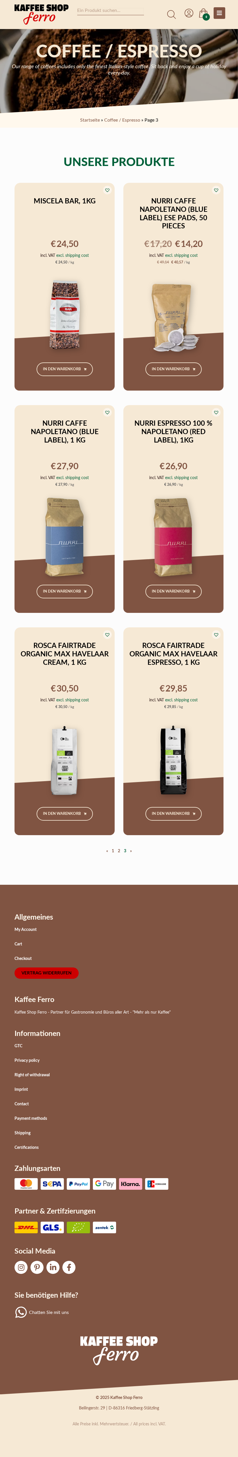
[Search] (171, 14)
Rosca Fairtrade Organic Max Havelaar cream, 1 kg (65, 654)
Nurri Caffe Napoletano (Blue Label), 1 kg (65, 432)
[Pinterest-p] (37, 1267)
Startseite (90, 120)
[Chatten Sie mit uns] (21, 1312)
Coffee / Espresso (122, 120)
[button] (107, 190)
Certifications (27, 1148)
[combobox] (110, 11)
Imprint (21, 1090)
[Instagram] (21, 1267)
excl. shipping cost (72, 256)
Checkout (23, 959)
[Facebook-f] (68, 1267)
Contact (22, 1104)
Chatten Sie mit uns (49, 1312)
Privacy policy (27, 1061)
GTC (18, 1046)
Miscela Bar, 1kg (64, 201)
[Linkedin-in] (52, 1267)
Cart (18, 944)
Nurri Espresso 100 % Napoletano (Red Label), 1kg (173, 432)
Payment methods (31, 1119)
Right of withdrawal (32, 1075)
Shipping (22, 1133)
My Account (26, 930)
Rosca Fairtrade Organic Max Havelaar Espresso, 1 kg (173, 654)
